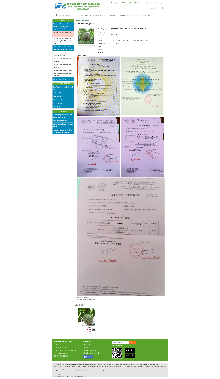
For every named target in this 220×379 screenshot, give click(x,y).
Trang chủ (77, 20)
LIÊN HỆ (150, 15)
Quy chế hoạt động (60, 347)
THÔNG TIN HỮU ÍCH (125, 15)
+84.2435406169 (63, 372)
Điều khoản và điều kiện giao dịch (65, 350)
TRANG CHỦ (84, 15)
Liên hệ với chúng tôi (60, 353)
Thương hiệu (85, 20)
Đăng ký (85, 347)
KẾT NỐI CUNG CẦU (96, 15)
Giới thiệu (57, 345)
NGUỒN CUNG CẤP (110, 15)
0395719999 (76, 372)
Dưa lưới (89, 327)
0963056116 (83, 372)
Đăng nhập (86, 345)
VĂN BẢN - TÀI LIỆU (140, 15)
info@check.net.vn (61, 374)
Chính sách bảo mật (89, 350)
